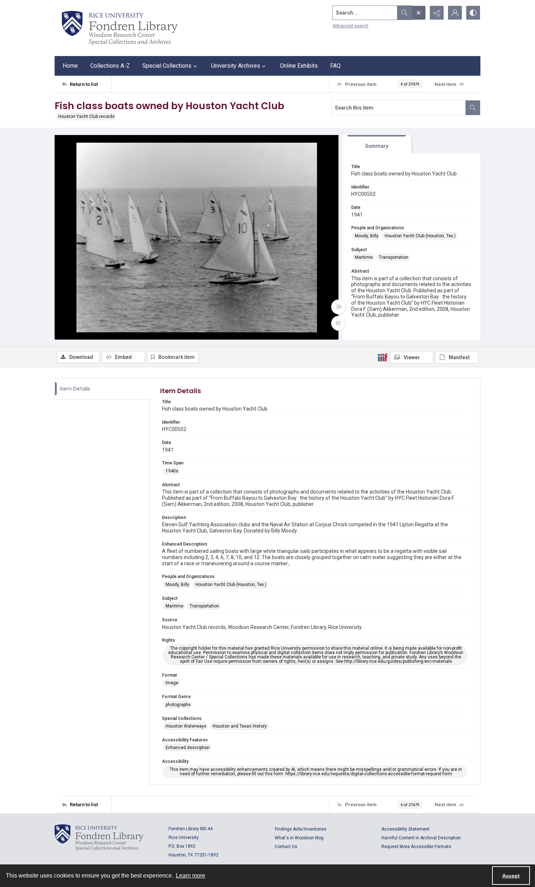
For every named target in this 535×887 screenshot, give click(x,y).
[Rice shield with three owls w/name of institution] (120, 28)
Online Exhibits (299, 65)
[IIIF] (382, 357)
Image (172, 682)
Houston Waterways (186, 726)
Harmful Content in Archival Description (421, 837)
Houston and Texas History (240, 726)
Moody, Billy (367, 235)
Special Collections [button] (166, 65)
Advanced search (350, 25)
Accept (511, 876)
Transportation (393, 257)
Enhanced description (188, 747)
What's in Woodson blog (299, 837)
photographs (178, 704)
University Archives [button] (235, 65)
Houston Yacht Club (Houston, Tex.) (420, 235)
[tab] (376, 144)
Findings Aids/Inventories (300, 829)
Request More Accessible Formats (416, 846)
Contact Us (286, 846)
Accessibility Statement (405, 829)
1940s (172, 471)
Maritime (364, 257)
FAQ (335, 65)
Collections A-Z (110, 65)
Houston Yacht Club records (86, 116)
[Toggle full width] (338, 307)
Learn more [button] (190, 875)
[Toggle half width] (338, 323)
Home (70, 65)
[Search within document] (472, 107)
